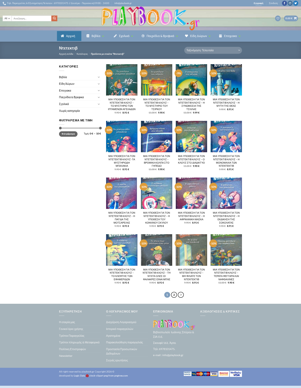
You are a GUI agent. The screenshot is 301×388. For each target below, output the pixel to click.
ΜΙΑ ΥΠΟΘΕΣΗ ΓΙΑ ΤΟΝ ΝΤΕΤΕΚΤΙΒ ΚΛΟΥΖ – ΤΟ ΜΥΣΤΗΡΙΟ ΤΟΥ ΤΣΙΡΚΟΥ (156, 104)
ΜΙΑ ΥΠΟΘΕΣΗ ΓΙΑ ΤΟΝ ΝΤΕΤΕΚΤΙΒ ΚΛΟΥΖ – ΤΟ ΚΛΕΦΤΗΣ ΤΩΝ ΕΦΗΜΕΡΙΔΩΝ (121, 274)
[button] (123, 3)
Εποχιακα (65, 90)
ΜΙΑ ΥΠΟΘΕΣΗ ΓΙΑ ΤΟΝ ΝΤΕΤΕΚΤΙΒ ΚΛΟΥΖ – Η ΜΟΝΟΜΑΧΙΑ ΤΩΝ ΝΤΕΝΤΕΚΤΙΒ (226, 161)
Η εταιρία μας (67, 322)
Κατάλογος (82, 53)
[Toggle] (99, 77)
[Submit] (54, 18)
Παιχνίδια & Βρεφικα (71, 97)
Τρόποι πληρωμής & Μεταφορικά (79, 342)
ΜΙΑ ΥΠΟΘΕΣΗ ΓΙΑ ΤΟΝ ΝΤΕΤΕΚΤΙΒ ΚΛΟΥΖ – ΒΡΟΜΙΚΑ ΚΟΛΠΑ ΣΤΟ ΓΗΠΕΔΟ (156, 161)
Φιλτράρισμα (68, 134)
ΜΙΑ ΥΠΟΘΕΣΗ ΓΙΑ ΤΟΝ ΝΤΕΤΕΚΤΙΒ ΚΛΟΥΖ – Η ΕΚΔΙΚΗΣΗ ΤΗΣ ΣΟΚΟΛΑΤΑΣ (226, 217)
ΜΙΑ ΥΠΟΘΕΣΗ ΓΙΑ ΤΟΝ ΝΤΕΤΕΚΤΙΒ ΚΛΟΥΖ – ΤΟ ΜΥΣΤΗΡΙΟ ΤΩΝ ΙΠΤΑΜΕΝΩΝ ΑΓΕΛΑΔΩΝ (122, 104)
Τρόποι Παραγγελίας (71, 335)
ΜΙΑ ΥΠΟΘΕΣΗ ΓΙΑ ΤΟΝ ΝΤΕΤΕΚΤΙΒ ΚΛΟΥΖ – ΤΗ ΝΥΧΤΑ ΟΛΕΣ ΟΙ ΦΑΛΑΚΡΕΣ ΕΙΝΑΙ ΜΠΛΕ (157, 274)
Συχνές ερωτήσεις (117, 360)
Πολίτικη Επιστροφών (72, 349)
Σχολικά (64, 104)
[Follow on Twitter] (295, 3)
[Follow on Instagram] (290, 3)
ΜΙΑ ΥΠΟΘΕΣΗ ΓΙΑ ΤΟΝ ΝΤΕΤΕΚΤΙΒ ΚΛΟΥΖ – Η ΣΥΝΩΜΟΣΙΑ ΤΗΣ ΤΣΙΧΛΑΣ (191, 104)
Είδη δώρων (66, 83)
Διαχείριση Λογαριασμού (121, 322)
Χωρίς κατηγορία (69, 110)
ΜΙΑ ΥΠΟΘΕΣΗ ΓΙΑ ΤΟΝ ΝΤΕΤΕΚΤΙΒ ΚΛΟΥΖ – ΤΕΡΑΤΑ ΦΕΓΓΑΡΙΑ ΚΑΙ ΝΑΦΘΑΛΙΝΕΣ (226, 274)
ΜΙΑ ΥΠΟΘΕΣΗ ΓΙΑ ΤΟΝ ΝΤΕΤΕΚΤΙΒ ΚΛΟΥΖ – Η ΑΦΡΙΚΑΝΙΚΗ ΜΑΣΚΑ (191, 216)
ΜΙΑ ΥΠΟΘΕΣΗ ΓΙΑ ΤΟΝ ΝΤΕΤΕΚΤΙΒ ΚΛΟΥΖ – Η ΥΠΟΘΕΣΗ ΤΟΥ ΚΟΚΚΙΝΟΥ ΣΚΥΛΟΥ (156, 217)
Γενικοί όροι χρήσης (71, 328)
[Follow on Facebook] (284, 3)
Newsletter (65, 355)
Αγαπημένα (113, 335)
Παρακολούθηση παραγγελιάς (124, 342)
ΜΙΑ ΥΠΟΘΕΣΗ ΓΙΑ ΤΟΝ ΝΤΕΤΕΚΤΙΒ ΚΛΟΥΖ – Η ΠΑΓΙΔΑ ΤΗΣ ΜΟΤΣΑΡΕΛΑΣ (121, 217)
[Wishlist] (278, 18)
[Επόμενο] (181, 295)
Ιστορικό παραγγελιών (119, 328)
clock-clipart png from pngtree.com (108, 375)
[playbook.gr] (150, 18)
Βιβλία (63, 77)
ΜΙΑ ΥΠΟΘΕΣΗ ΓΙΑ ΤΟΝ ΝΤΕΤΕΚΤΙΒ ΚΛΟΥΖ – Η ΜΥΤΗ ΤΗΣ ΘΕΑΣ (226, 102)
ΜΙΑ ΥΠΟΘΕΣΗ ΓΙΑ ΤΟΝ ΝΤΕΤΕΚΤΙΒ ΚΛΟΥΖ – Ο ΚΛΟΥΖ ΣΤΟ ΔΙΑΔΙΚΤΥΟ (191, 159)
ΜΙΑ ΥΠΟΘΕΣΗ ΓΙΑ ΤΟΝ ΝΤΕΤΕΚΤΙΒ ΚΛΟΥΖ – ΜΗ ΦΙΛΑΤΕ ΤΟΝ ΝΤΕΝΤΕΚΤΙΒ (191, 274)
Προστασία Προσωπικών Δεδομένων (121, 351)
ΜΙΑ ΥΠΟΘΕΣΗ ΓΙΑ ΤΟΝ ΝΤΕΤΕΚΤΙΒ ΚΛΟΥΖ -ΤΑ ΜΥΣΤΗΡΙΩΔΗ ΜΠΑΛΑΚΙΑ (121, 161)
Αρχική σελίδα (66, 53)
